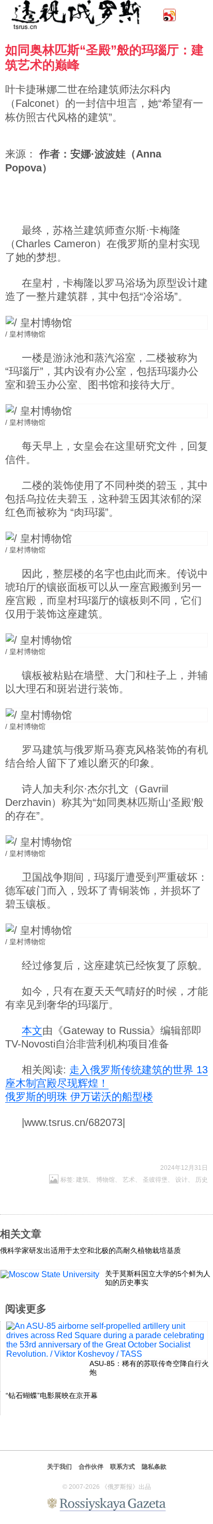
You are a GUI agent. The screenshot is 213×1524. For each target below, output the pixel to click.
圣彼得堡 (155, 1179)
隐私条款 (154, 1466)
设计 (181, 1179)
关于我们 (59, 1466)
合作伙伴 (91, 1466)
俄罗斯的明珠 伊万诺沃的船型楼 (79, 1096)
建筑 (82, 1179)
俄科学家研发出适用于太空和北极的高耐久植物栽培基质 (90, 1250)
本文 (32, 1030)
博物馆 (105, 1179)
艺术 (129, 1179)
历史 (201, 1179)
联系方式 (122, 1466)
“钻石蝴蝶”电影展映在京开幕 (52, 1395)
